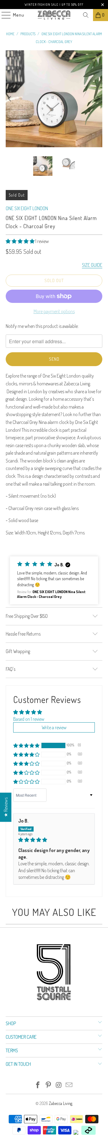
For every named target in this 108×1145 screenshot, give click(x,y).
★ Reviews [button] (6, 807)
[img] (54, 839)
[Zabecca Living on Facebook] (38, 1085)
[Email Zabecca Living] (69, 1085)
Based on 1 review (28, 719)
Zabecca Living (60, 1103)
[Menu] (3, 15)
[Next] (98, 98)
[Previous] (10, 98)
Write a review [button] (54, 727)
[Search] (86, 15)
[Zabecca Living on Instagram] (59, 1085)
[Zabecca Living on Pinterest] (48, 1085)
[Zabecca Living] (54, 15)
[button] (20, 241)
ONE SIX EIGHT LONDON (27, 208)
